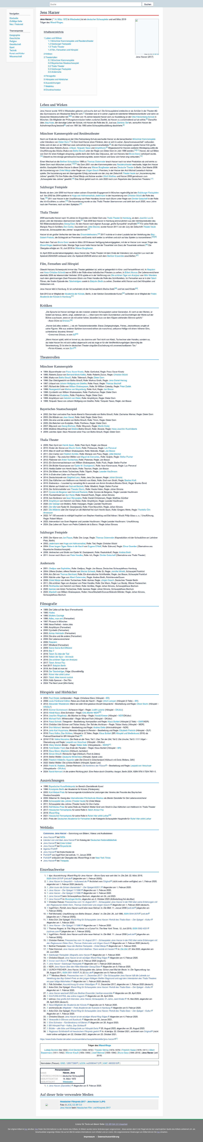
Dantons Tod (122, 122)
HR (44, 706)
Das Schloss (66, 733)
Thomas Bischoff (113, 383)
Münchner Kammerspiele (144, 138)
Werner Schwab (88, 571)
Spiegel (66, 320)
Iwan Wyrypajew (74, 497)
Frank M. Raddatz (57, 765)
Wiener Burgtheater (100, 167)
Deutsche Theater (125, 167)
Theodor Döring (101, 1049)
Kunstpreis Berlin (56, 789)
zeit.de (68, 878)
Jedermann (100, 195)
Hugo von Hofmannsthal (74, 543)
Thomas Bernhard (68, 574)
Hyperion (70, 759)
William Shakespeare (78, 386)
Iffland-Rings (105, 1045)
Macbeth (53, 591)
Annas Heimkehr (56, 633)
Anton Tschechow (70, 459)
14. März (58, 19)
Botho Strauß (79, 150)
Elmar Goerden (130, 546)
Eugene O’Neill (94, 546)
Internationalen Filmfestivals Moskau (87, 797)
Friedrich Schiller (71, 453)
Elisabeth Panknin (127, 730)
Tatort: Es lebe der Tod (59, 653)
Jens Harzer (49, 837)
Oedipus (52, 568)
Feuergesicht (54, 389)
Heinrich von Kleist (72, 398)
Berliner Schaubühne (69, 161)
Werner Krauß (72, 1052)
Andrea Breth (125, 552)
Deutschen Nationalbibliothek (104, 839)
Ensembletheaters (89, 234)
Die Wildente (54, 509)
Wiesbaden (75, 19)
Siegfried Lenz (73, 477)
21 (82, 220)
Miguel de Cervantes (90, 456)
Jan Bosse (108, 389)
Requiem (151, 269)
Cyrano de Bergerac (58, 491)
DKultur (118, 709)
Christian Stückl (135, 195)
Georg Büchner (68, 425)
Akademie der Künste (74, 293)
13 (141, 156)
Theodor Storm (77, 489)
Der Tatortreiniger (56, 671)
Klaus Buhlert (114, 721)
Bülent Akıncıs (131, 272)
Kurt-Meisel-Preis (57, 792)
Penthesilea (54, 585)
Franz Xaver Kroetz (75, 371)
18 (46, 198)
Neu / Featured (16, 24)
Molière (75, 428)
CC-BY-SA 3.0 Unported (116, 1124)
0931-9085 (72, 972)
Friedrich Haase (129, 1049)
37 (109, 744)
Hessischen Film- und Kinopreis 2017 (93, 1107)
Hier (36, 1129)
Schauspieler (102, 19)
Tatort (153, 278)
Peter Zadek (125, 386)
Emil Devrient (75, 1049)
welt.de (131, 907)
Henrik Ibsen (68, 444)
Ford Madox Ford (56, 747)
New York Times (103, 857)
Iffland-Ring (54, 812)
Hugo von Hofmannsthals (83, 195)
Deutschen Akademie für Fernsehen (74, 818)
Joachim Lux (145, 217)
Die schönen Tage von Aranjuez (125, 275)
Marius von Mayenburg (75, 389)
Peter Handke (76, 555)
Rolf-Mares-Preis (56, 806)
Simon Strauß (55, 753)
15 (75, 164)
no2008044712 (92, 1063)
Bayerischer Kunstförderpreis (62, 786)
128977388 (71, 1063)
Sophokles (65, 568)
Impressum (89, 1136)
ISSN (49, 878)
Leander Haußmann (108, 471)
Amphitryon (100, 147)
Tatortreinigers (75, 281)
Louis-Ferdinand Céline (59, 700)
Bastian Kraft (130, 480)
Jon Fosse (67, 537)
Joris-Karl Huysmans (58, 730)
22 (138, 223)
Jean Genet (68, 417)
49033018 (113, 1063)
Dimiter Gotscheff (140, 198)
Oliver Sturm (142, 703)
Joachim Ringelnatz (58, 715)
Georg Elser (69, 223)
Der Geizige (54, 503)
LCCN (82, 1063)
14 (73, 164)
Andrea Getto (99, 727)
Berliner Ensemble (115, 255)
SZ (74, 334)
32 (71, 320)
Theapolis (64, 860)
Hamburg (126, 217)
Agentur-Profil (49, 848)
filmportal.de (65, 845)
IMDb (62, 837)
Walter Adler (82, 744)
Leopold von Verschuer (76, 742)
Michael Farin (55, 718)
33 (77, 334)
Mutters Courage (56, 615)
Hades (52, 612)
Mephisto (65, 750)
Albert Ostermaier (78, 577)
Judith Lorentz (98, 709)
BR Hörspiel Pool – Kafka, (67, 1025)
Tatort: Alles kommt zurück (61, 677)
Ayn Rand (69, 494)
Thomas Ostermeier (96, 161)
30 (123, 293)
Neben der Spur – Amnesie (61, 656)
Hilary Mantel (55, 744)
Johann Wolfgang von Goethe (73, 383)
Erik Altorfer (87, 712)
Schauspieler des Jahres (60, 800)
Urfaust (72, 147)
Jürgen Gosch (92, 170)
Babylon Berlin (96, 281)
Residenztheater (124, 164)
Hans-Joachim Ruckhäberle (124, 428)
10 (135, 150)
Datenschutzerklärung (108, 1136)
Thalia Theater (113, 217)
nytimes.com (53, 931)
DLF (49, 706)
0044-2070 (57, 878)
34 (74, 347)
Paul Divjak (54, 697)
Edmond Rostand (79, 491)
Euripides (64, 395)
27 (137, 255)
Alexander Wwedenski (59, 703)
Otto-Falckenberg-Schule (143, 116)
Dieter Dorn (63, 141)
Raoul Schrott (55, 721)
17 (152, 178)
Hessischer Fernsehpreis (60, 809)
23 (88, 229)
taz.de (89, 972)
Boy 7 (51, 650)
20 (80, 204)
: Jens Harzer (54, 833)
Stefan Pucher (126, 456)
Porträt (46, 854)
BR (107, 697)
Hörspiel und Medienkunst (127, 733)
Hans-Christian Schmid (54, 272)
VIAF (105, 1063)
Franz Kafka (54, 733)
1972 (65, 19)
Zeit (71, 348)
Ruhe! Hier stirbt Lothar (59, 674)
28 (115, 288)
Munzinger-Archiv (73, 898)
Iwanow (52, 588)
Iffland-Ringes (56, 22)
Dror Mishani (54, 727)
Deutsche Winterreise (72, 756)
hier (25, 1129)
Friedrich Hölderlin (57, 759)
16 (73, 178)
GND (62, 1063)
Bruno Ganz (134, 153)
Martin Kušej (103, 425)
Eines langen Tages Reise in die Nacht (66, 546)
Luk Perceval (110, 447)
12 (41, 156)
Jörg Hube (49, 122)
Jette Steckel (94, 226)
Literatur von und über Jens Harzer (59, 839)
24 (99, 234)
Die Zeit (123, 948)
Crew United (65, 843)
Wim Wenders (150, 275)
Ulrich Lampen (109, 700)
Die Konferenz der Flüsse (93, 765)
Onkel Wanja (65, 170)
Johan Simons (115, 477)
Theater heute (129, 173)
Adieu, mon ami (56, 618)
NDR (121, 715)
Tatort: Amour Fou (57, 662)
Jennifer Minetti (118, 571)
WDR (96, 712)
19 (66, 201)
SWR (140, 721)
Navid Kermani (55, 771)
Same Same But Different (60, 647)
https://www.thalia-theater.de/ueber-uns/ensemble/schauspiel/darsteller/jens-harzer (77, 1039)
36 (81, 735)
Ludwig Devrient (51, 1049)
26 (146, 244)
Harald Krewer (101, 715)
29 (136, 288)
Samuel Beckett (76, 486)
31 (72, 296)
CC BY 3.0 (156, 54)
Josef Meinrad (98, 1052)
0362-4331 (142, 928)
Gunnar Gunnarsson (58, 709)
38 (110, 815)
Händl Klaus (54, 712)
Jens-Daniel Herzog (118, 380)
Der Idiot (52, 506)
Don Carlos (68, 226)
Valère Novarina (61, 739)
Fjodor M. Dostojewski (84, 465)
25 (155, 237)
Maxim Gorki (75, 447)
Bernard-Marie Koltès (76, 374)
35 (100, 712)
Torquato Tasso (84, 147)
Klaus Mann (54, 750)
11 (138, 150)
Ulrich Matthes (109, 176)
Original (106, 881)
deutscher (91, 19)
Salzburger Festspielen (148, 192)
